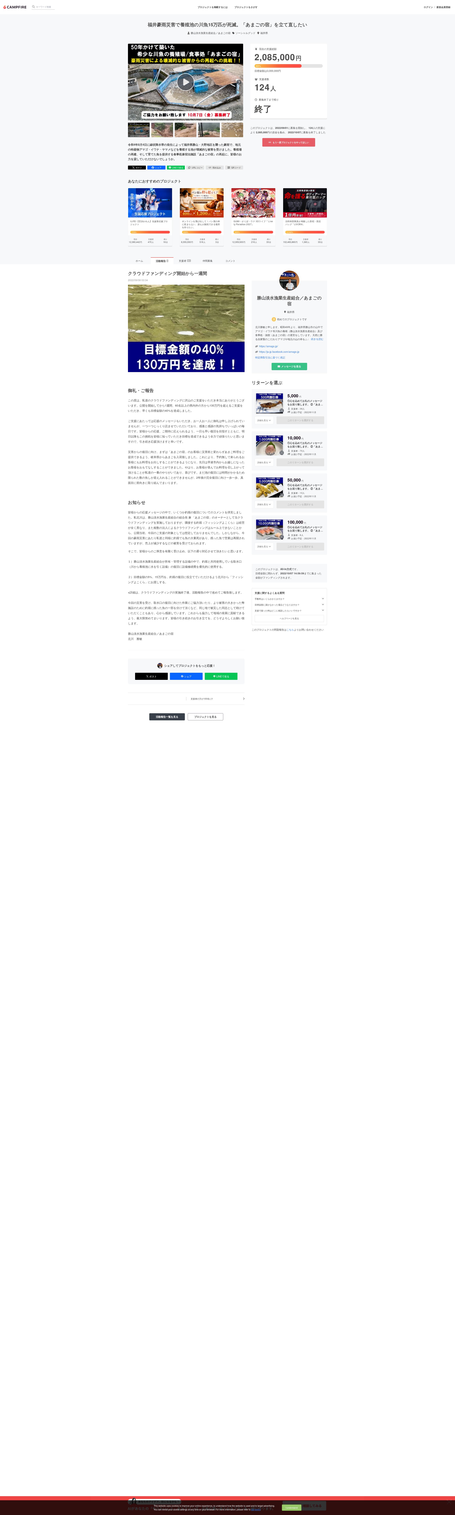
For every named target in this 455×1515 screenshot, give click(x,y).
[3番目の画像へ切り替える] (185, 130)
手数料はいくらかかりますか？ (270, 598)
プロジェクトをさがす (246, 7)
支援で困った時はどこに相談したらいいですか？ (278, 610)
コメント (230, 260)
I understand (292, 1507)
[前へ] (132, 82)
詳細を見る (262, 419)
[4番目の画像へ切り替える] (209, 130)
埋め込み (216, 167)
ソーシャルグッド (245, 33)
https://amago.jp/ (268, 346)
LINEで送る (177, 167)
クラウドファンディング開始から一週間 (167, 273)
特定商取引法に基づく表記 (270, 357)
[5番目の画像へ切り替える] (232, 130)
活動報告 (162, 261)
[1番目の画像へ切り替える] (139, 130)
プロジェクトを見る (205, 716)
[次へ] (239, 82)
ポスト (139, 167)
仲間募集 (208, 260)
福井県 (264, 33)
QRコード (236, 167)
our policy (255, 1509)
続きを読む (317, 339)
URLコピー (197, 167)
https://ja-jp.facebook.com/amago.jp (279, 351)
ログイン (428, 7)
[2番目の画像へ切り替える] (162, 130)
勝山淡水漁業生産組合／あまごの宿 (211, 33)
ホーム (139, 260)
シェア (158, 167)
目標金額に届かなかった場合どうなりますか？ (277, 604)
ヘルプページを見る (289, 618)
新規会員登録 (443, 7)
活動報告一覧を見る (167, 716)
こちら (290, 629)
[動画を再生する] (185, 82)
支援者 (185, 260)
